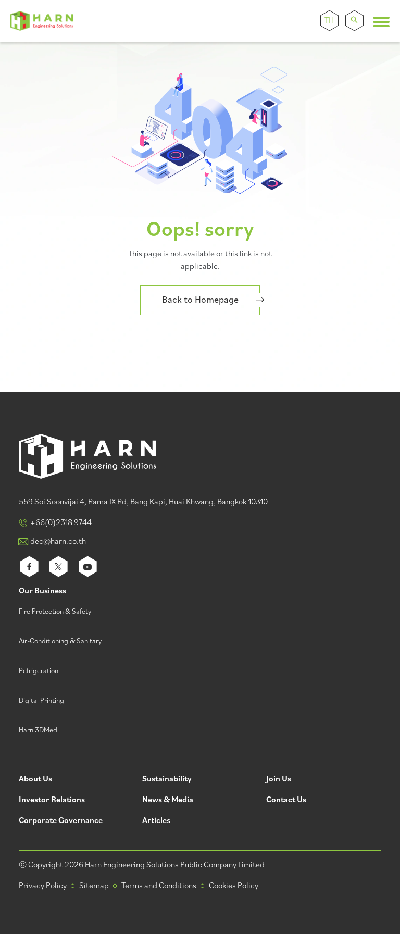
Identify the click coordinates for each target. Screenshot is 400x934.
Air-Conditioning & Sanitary (60, 641)
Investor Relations (52, 800)
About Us (35, 779)
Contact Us (286, 800)
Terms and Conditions (158, 886)
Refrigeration (38, 671)
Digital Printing (41, 700)
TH (329, 21)
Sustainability (167, 779)
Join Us (278, 779)
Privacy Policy (43, 886)
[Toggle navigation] (381, 22)
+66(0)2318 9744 (61, 523)
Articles (156, 821)
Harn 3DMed (38, 730)
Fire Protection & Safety (55, 611)
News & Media (167, 800)
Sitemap (94, 886)
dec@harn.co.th (58, 542)
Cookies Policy (233, 886)
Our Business (42, 591)
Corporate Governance (61, 821)
